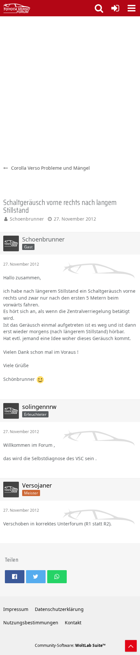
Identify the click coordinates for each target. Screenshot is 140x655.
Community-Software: (70, 645)
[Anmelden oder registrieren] (115, 8)
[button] (131, 8)
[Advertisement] (70, 90)
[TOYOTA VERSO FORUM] (17, 8)
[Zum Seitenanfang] (131, 646)
